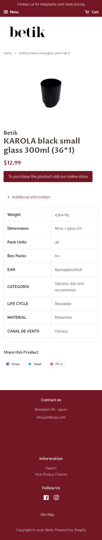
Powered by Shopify (70, 530)
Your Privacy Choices (51, 474)
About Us (51, 433)
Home (8, 53)
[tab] (55, 197)
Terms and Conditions (51, 425)
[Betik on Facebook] (46, 498)
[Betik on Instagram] (56, 498)
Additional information (31, 197)
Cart (94, 12)
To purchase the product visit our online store (48, 176)
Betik (49, 530)
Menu (14, 12)
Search (51, 468)
